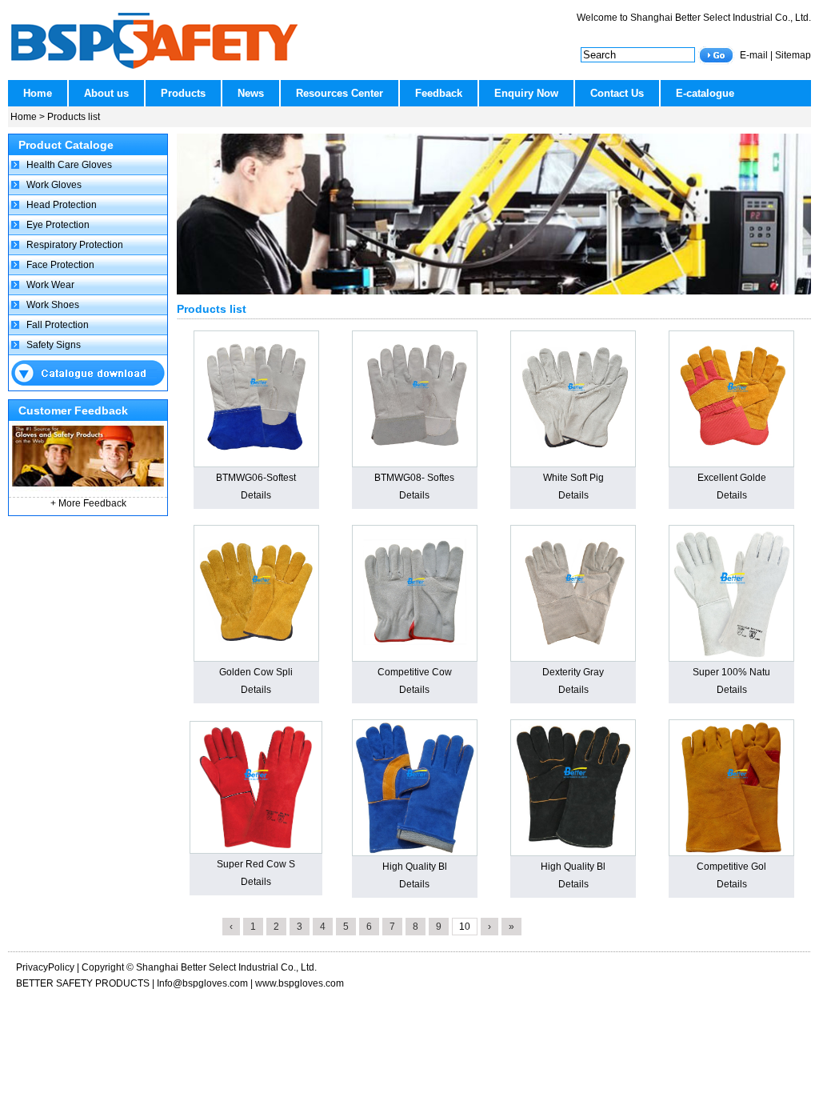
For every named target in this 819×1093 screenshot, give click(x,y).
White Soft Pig (573, 477)
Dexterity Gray (573, 672)
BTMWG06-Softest (256, 477)
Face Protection (60, 264)
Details (256, 495)
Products (183, 93)
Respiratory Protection (74, 244)
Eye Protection (58, 224)
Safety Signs (53, 344)
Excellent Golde (731, 477)
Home (37, 93)
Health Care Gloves (69, 164)
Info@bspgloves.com (202, 983)
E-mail (754, 55)
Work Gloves (54, 184)
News (251, 93)
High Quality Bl (414, 866)
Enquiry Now (526, 93)
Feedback (438, 93)
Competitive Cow (415, 672)
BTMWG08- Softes (414, 477)
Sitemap (793, 55)
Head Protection (61, 204)
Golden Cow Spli (256, 672)
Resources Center (339, 93)
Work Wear (50, 284)
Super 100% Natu (731, 672)
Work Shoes (52, 304)
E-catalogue (705, 93)
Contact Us (617, 93)
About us (106, 93)
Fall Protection (57, 324)
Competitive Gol (731, 866)
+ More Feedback (88, 503)
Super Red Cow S (256, 864)
